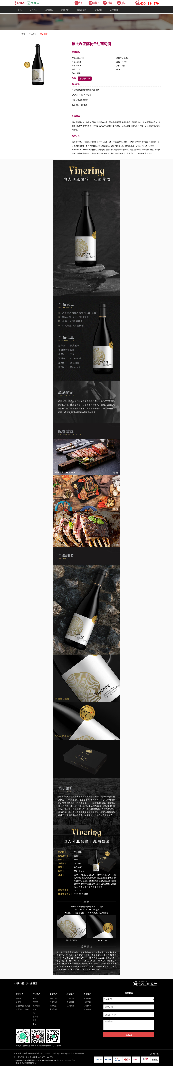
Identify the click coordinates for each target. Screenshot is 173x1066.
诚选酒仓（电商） (23, 1009)
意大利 (35, 1016)
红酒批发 (54, 1053)
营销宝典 (53, 998)
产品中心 (65, 9)
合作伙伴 (87, 1005)
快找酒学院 (81, 9)
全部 (34, 998)
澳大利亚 (44, 33)
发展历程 (87, 998)
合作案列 (70, 1002)
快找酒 (18, 998)
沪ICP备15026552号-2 (65, 1060)
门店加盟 (70, 998)
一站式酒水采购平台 (24, 1057)
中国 (34, 1023)
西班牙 (35, 1002)
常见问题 (53, 1009)
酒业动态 (53, 1005)
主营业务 (49, 9)
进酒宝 (18, 1002)
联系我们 (70, 1005)
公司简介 (33, 9)
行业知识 (53, 1002)
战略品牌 (87, 1002)
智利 (34, 1013)
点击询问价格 (84, 78)
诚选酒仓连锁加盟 (23, 1005)
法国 (34, 1009)
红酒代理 (62, 1053)
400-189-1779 (149, 3)
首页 (20, 9)
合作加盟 (98, 9)
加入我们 (87, 1009)
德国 (34, 1020)
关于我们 (114, 9)
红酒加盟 (38, 1053)
